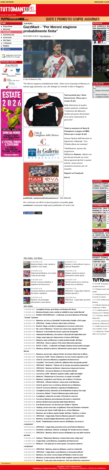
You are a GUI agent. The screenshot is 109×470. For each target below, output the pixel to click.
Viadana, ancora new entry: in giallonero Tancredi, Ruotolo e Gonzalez (62, 407)
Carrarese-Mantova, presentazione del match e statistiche (58, 399)
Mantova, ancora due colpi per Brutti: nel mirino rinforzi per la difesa (61, 354)
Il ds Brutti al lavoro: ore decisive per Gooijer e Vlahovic (57, 405)
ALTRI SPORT (98, 255)
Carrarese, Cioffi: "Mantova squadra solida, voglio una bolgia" (59, 374)
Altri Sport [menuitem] (7, 40)
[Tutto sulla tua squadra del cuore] (18, 9)
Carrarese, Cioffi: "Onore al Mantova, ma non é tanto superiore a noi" (62, 357)
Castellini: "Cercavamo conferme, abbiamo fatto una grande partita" (62, 362)
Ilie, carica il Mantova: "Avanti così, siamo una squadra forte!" (59, 329)
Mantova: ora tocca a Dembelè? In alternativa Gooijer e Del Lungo (61, 320)
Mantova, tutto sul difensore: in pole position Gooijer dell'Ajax (59, 340)
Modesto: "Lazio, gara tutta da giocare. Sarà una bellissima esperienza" (63, 460)
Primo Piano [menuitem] (7, 26)
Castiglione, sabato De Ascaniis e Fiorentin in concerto (57, 396)
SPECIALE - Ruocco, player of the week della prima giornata (58, 343)
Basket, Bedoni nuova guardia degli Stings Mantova (55, 402)
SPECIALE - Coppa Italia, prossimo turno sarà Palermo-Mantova (60, 427)
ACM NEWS (97, 181)
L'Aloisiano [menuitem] (7, 43)
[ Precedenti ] (11, 76)
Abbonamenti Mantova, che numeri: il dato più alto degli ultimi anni (61, 334)
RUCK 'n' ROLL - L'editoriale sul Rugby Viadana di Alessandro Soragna (63, 346)
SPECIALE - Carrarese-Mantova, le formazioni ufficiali (56, 371)
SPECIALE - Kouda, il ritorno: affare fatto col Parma (55, 323)
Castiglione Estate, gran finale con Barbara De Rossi (56, 309)
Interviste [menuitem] (6, 29)
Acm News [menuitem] (7, 32)
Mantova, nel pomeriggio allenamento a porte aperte (56, 419)
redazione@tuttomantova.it (45, 198)
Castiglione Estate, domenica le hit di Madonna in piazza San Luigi (61, 391)
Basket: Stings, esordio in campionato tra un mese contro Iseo (59, 326)
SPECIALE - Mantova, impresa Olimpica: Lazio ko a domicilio (59, 449)
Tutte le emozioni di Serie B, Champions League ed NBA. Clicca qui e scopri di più (77, 131)
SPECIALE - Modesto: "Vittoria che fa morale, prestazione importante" (62, 365)
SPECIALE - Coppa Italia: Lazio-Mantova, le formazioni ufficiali (59, 452)
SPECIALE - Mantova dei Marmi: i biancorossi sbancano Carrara (60, 368)
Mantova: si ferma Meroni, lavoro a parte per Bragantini (57, 332)
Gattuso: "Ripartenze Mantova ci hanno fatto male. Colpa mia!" (60, 438)
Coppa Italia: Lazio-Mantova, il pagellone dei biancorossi (57, 441)
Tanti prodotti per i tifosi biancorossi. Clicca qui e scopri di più (75, 98)
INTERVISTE (97, 23)
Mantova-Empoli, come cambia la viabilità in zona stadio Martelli (60, 312)
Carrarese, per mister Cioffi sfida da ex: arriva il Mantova (57, 410)
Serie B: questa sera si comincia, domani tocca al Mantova (58, 385)
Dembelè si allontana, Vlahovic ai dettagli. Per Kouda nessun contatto (62, 430)
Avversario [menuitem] (7, 37)
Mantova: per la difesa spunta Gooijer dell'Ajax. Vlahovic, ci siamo (61, 413)
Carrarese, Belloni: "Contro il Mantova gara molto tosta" (57, 393)
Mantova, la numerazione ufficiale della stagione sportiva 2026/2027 (61, 458)
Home (3, 23)
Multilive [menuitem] (6, 46)
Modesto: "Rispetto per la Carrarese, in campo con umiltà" (58, 376)
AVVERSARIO (98, 230)
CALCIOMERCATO (100, 206)
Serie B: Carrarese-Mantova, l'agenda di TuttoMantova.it (57, 388)
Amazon (77, 154)
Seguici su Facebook (73, 173)
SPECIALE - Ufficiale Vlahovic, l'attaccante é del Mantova (57, 382)
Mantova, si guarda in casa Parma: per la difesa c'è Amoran (58, 379)
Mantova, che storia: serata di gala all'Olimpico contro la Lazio (59, 455)
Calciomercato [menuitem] (8, 35)
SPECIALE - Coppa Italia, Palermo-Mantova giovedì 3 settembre (60, 416)
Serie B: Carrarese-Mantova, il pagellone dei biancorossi (57, 360)
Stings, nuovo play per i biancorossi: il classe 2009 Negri (57, 337)
